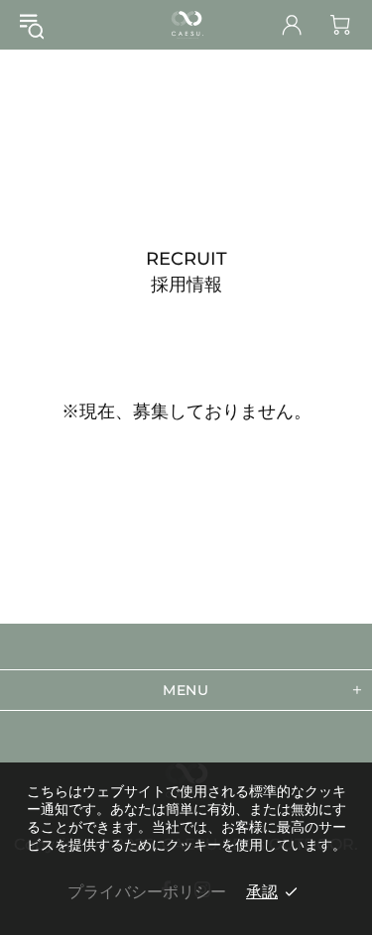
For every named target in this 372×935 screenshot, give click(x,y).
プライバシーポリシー (146, 891)
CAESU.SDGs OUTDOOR (186, 25)
